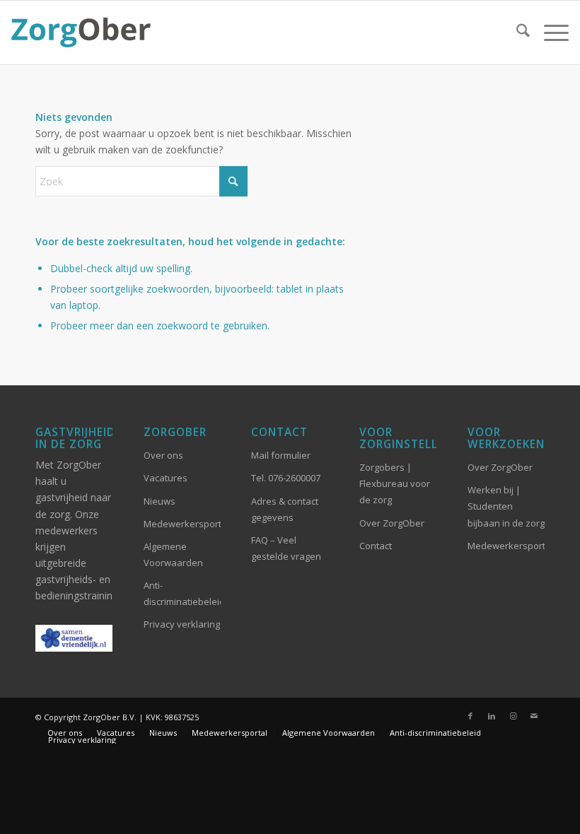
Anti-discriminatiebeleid (182, 593)
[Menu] (549, 32)
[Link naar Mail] (534, 716)
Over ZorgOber (391, 523)
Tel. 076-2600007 (285, 477)
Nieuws (159, 501)
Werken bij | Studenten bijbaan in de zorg (506, 506)
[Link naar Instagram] (512, 716)
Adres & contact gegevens (284, 509)
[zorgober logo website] (80, 32)
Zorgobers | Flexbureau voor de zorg (394, 483)
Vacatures (165, 477)
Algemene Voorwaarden (173, 554)
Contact (375, 545)
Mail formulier (281, 455)
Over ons (163, 455)
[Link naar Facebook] (470, 716)
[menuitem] (516, 32)
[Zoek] (516, 32)
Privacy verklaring (182, 624)
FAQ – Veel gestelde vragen (286, 548)
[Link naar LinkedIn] (491, 716)
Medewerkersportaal (506, 545)
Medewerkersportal (182, 523)
